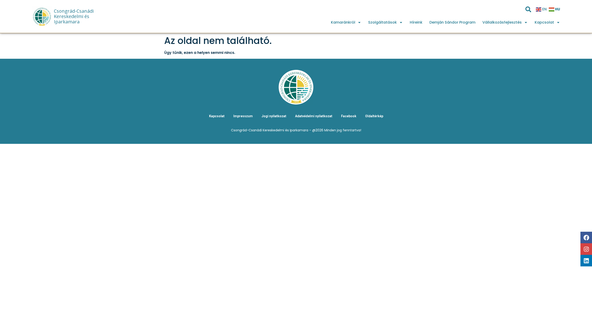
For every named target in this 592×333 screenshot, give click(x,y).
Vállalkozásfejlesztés (502, 22)
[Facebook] (586, 237)
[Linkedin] (586, 260)
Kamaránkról (343, 22)
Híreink (416, 22)
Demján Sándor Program (452, 22)
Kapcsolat (544, 22)
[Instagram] (586, 249)
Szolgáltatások (382, 22)
